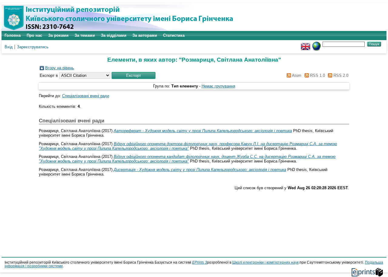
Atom (296, 75)
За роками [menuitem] (58, 35)
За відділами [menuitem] (113, 35)
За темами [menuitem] (85, 35)
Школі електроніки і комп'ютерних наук (265, 262)
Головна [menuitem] (13, 35)
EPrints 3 (199, 262)
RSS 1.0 (317, 75)
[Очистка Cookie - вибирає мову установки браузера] (316, 44)
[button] (134, 75)
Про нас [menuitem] (34, 35)
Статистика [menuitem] (174, 35)
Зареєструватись (32, 47)
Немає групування (218, 86)
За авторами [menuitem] (144, 35)
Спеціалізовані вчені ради (85, 96)
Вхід (9, 47)
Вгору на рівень (59, 68)
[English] (305, 44)
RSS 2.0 (340, 75)
